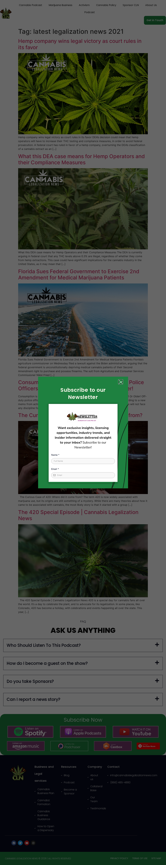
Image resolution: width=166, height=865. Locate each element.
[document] (83, 432)
